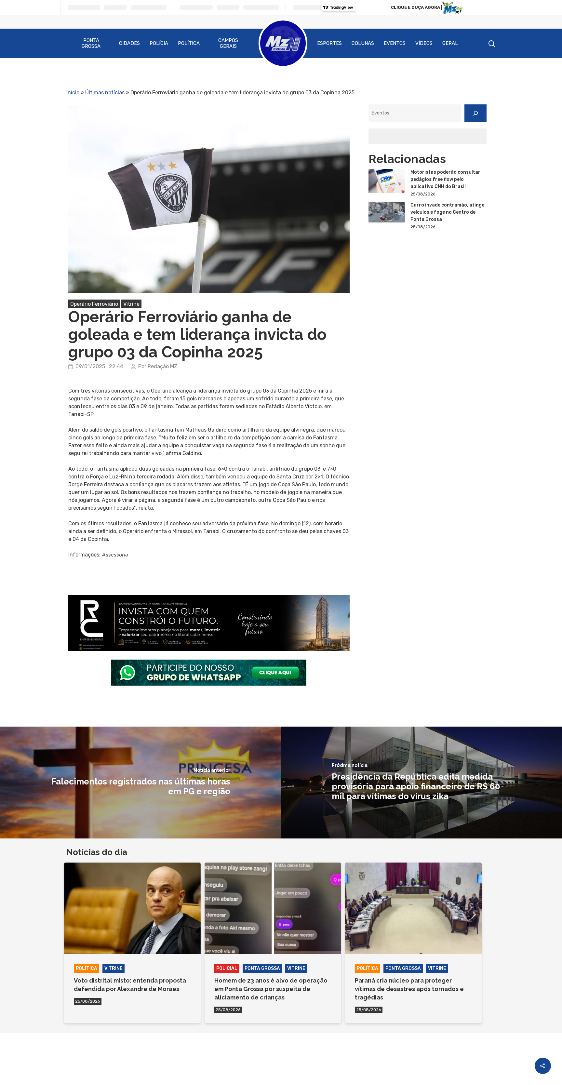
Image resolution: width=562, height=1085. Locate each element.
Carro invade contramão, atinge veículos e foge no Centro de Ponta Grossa (447, 212)
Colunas (363, 43)
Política (189, 43)
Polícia (159, 43)
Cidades (129, 43)
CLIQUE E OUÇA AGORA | (416, 7)
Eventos (395, 43)
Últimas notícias (105, 92)
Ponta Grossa (91, 43)
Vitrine (131, 304)
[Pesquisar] (475, 113)
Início (72, 92)
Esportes (329, 43)
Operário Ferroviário (94, 304)
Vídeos (424, 43)
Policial (226, 968)
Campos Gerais (228, 43)
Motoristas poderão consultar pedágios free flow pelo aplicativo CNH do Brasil (445, 179)
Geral (450, 43)
